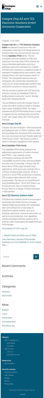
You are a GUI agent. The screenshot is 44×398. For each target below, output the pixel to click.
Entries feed (7, 318)
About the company (8, 369)
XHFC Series (11, 343)
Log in (4, 314)
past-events (7, 296)
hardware (6, 292)
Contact (7, 378)
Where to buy (6, 360)
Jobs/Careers (9, 375)
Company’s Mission (10, 372)
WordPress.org (8, 326)
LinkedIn (22, 394)
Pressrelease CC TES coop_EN (14, 228)
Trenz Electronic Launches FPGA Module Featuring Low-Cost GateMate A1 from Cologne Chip (21, 242)
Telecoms (5, 337)
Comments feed (8, 322)
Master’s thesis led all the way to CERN (19, 235)
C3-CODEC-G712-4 (13, 355)
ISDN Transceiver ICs (11, 340)
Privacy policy (8, 384)
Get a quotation (9, 363)
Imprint (6, 381)
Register (5, 310)
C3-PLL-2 (10, 352)
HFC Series (10, 346)
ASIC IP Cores (8, 349)
